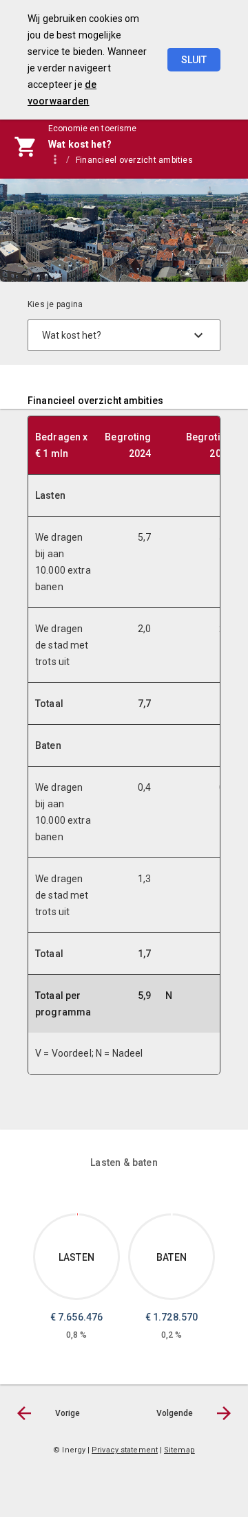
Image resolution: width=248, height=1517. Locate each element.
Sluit (194, 59)
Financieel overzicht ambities (134, 160)
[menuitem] (141, 159)
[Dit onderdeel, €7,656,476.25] (77, 1214)
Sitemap (179, 1450)
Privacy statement (125, 1450)
